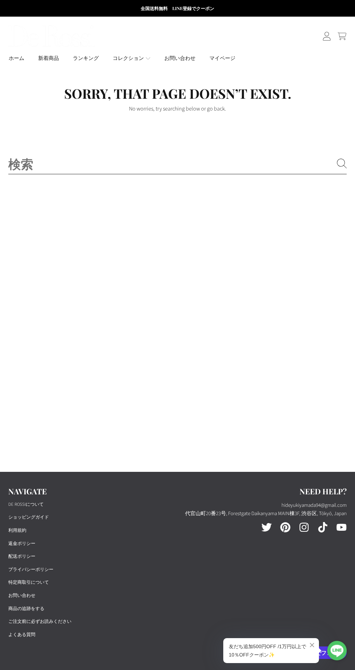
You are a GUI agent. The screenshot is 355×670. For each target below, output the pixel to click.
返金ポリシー (21, 543)
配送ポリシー (21, 556)
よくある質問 (21, 635)
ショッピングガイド (28, 517)
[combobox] (177, 163)
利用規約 (17, 530)
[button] (341, 36)
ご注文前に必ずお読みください (39, 621)
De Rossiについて (26, 504)
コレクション (129, 58)
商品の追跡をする (26, 609)
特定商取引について (28, 582)
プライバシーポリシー (30, 569)
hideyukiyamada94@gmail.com (314, 505)
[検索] (342, 163)
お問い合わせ (21, 595)
